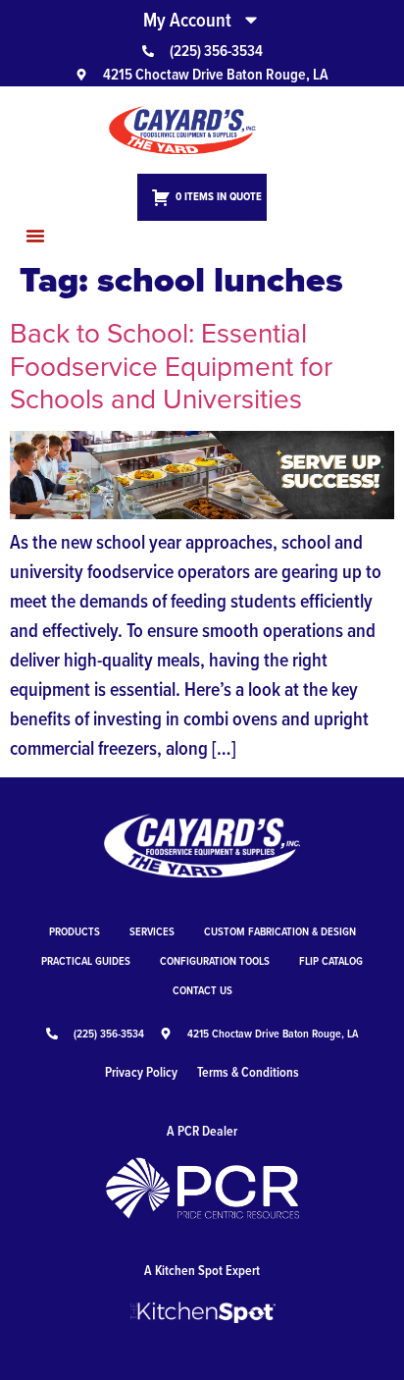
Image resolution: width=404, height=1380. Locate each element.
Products (74, 931)
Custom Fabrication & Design (280, 931)
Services (152, 931)
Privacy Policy (141, 1072)
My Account (187, 19)
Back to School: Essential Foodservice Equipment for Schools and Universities (171, 365)
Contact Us (202, 990)
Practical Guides (85, 960)
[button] (35, 235)
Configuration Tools (215, 960)
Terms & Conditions (248, 1072)
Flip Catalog (331, 960)
